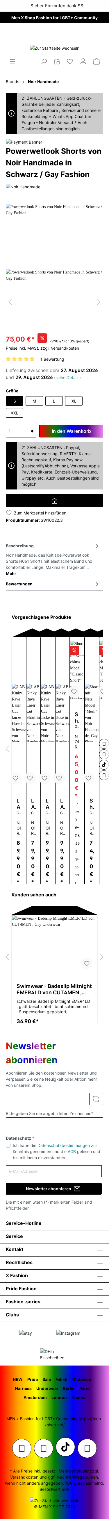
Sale (46, 1379)
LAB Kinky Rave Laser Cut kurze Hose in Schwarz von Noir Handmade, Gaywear (19, 804)
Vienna (78, 1397)
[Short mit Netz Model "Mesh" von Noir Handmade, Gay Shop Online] (92, 713)
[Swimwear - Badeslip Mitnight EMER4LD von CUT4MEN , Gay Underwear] (54, 944)
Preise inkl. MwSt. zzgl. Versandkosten (42, 348)
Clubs (12, 1315)
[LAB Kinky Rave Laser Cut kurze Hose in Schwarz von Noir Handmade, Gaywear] (19, 713)
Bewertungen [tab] (19, 583)
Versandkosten (24, 1477)
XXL (14, 412)
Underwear (47, 1388)
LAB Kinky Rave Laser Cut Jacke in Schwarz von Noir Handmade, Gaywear (48, 804)
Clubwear (82, 1379)
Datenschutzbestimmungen (63, 1145)
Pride (32, 1379)
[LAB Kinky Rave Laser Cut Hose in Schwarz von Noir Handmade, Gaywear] (62, 713)
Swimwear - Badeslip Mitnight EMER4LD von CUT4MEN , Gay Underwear (54, 989)
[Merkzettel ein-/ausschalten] (15, 778)
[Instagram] (104, 743)
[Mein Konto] (83, 61)
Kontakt (14, 1249)
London (59, 1397)
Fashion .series (23, 1301)
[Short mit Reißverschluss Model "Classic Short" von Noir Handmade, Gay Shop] (77, 669)
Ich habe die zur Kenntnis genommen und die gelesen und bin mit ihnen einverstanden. (56, 1151)
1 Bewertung (52, 359)
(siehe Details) (67, 377)
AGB (72, 1151)
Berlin (69, 1388)
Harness (23, 1388)
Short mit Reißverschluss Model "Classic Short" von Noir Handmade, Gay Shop (77, 717)
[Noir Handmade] (23, 186)
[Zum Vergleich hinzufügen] (54, 500)
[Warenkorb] (96, 61)
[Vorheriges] (10, 301)
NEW (18, 1379)
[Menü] (12, 61)
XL (74, 400)
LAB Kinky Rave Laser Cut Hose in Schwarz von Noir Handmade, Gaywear (62, 804)
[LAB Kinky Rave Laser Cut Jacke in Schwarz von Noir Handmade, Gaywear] (48, 713)
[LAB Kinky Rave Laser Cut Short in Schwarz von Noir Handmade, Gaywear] (33, 713)
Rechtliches (19, 1262)
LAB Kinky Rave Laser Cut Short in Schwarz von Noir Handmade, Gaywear (33, 804)
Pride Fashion (21, 1288)
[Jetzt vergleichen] (57, 61)
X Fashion (17, 1275)
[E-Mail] (104, 775)
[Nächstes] (98, 301)
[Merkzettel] (69, 61)
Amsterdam (35, 1397)
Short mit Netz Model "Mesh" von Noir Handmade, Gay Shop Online (92, 804)
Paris (84, 1388)
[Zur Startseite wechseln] (54, 47)
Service (14, 1236)
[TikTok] (104, 764)
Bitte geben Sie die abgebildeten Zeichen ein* (49, 1113)
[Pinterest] (104, 754)
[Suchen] (44, 61)
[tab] (53, 558)
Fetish (61, 1379)
